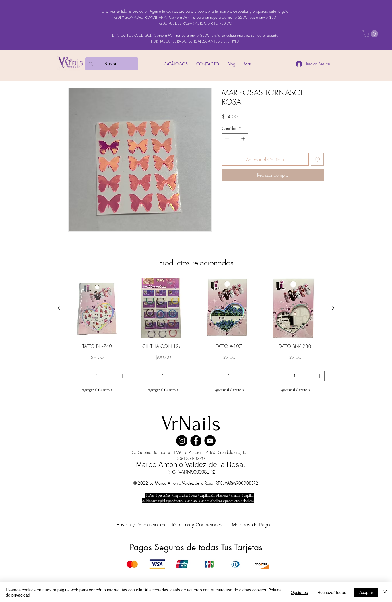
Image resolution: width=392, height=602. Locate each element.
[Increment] (243, 139)
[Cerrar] (385, 592)
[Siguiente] (333, 307)
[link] (371, 33)
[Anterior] (58, 307)
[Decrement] (226, 139)
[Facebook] (195, 440)
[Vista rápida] (97, 308)
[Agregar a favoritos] (317, 159)
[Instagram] (181, 440)
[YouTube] (210, 440)
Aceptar (366, 592)
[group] (196, 336)
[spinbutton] (235, 139)
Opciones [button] (299, 592)
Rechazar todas (331, 592)
